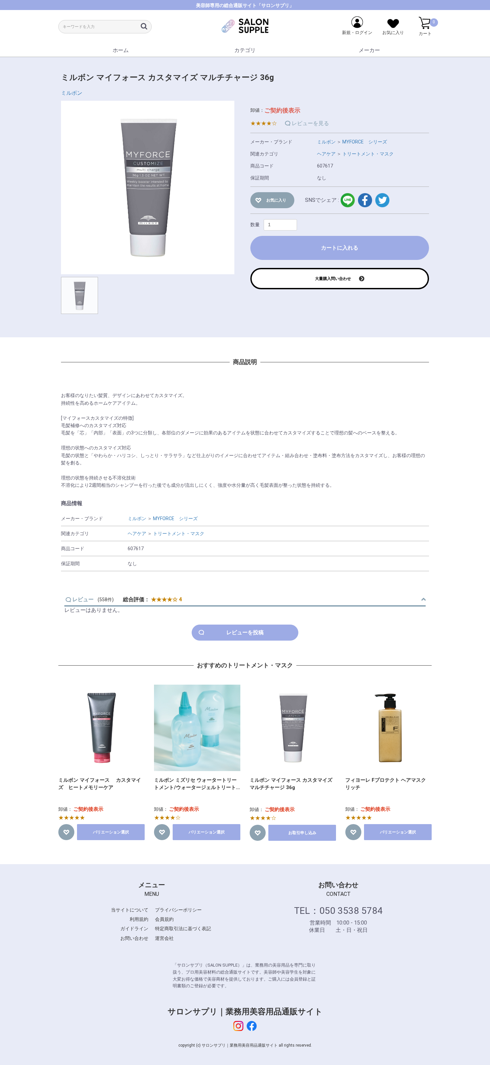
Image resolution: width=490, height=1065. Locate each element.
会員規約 (164, 919)
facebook (365, 200)
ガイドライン (134, 928)
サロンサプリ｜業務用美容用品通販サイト (245, 1011)
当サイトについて (129, 910)
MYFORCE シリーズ (364, 141)
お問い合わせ (134, 938)
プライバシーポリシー (178, 910)
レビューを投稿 (245, 632)
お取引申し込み (302, 832)
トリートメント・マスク (368, 153)
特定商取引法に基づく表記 (183, 928)
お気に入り (276, 200)
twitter (382, 200)
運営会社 (164, 938)
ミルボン (71, 93)
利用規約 (139, 919)
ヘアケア (326, 153)
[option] (147, 187)
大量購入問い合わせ (333, 278)
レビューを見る (310, 123)
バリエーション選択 (111, 832)
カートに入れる (339, 248)
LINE (347, 200)
